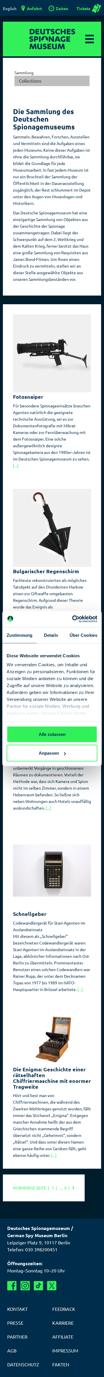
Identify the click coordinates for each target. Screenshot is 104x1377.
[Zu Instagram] (25, 1285)
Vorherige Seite (32, 1187)
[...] (15, 465)
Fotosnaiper (28, 396)
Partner (17, 1336)
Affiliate (62, 1336)
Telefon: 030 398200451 (32, 1249)
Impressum (65, 1350)
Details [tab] (51, 634)
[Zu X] (51, 1285)
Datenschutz (23, 1364)
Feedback (63, 1309)
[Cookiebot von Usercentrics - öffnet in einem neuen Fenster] (73, 619)
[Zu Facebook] (11, 1285)
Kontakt (17, 1309)
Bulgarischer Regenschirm (46, 571)
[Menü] (89, 39)
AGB (11, 1350)
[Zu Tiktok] (38, 1285)
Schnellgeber (30, 913)
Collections (30, 80)
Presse (15, 1323)
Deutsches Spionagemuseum (52, 39)
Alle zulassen (52, 734)
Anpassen (49, 753)
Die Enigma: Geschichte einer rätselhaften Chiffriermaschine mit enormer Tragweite (52, 1078)
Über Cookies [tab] (83, 634)
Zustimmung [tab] (19, 634)
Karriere (63, 1323)
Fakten (60, 1364)
